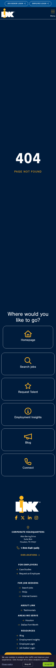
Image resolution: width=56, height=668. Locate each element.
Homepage (28, 340)
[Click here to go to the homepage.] (28, 333)
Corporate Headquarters (28, 532)
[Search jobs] (28, 360)
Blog (28, 442)
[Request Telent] (28, 385)
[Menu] (53, 11)
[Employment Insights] (28, 411)
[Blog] (28, 436)
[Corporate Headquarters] (28, 527)
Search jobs (28, 367)
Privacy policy (7, 664)
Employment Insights (28, 417)
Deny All (28, 664)
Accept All (48, 664)
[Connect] (28, 461)
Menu (52, 16)
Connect (28, 468)
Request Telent (28, 392)
